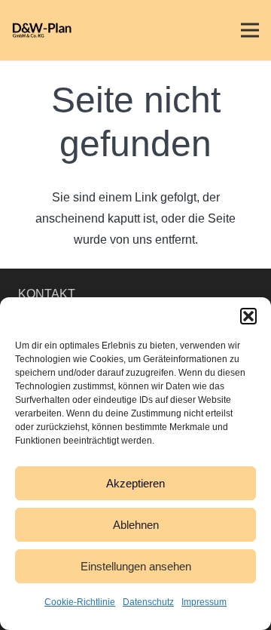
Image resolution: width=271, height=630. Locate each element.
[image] (44, 30)
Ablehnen (136, 524)
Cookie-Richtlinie (79, 602)
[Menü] (250, 30)
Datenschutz (148, 602)
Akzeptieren (135, 483)
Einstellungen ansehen (136, 566)
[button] (248, 316)
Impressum (204, 602)
